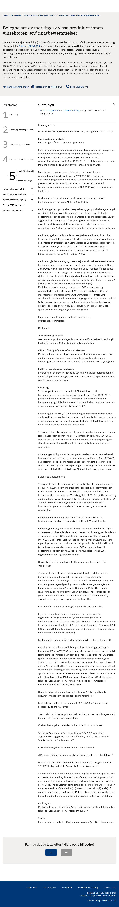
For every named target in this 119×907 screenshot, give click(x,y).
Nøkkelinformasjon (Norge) (15, 199)
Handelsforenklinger (18, 86)
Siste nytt (46, 104)
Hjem (5, 15)
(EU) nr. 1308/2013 (29, 46)
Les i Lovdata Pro (79, 86)
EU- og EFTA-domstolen (14, 205)
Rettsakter (16, 15)
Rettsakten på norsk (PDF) (49, 86)
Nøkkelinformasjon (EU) (14, 189)
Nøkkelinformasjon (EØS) (14, 194)
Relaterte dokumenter (13, 210)
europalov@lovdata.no (105, 900)
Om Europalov (49, 887)
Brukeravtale (110, 887)
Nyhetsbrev (31, 887)
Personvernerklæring (88, 887)
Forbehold (67, 887)
